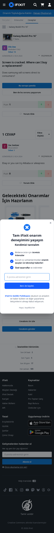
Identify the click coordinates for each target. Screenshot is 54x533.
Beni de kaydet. (27, 285)
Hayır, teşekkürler (27, 307)
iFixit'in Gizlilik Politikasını (17, 296)
